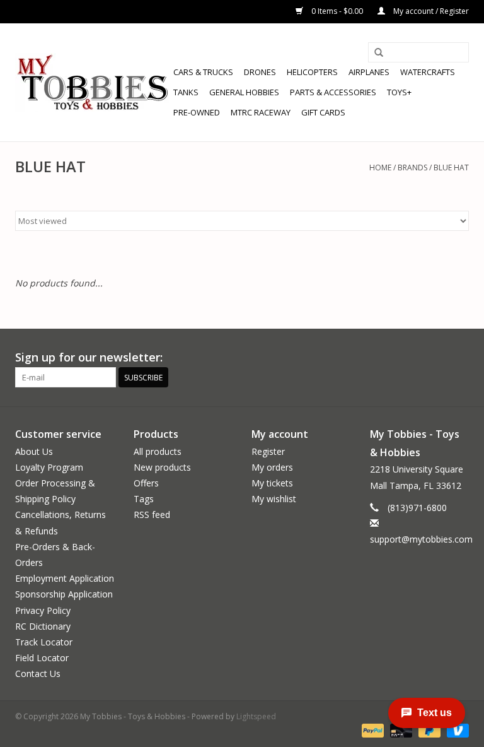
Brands (412, 167)
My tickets (272, 483)
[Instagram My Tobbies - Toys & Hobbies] (459, 358)
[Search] (378, 53)
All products (158, 451)
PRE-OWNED (196, 112)
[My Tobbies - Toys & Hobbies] (92, 82)
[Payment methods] (371, 729)
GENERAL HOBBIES (244, 92)
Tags (144, 499)
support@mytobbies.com (421, 539)
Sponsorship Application (64, 594)
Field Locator (42, 658)
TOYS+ (399, 92)
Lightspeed (256, 716)
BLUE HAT (451, 167)
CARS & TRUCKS (203, 72)
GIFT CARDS (323, 112)
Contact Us (37, 673)
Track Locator (43, 642)
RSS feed (152, 515)
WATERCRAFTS (427, 72)
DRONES (260, 72)
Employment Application (64, 578)
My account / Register (430, 11)
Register (268, 451)
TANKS (186, 92)
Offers (146, 483)
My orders (272, 467)
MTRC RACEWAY (261, 112)
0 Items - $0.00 (337, 11)
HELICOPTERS (312, 72)
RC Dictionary (43, 626)
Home (380, 167)
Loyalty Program (49, 467)
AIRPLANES (369, 72)
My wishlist (273, 499)
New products (162, 467)
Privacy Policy (43, 610)
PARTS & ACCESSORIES (333, 92)
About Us (34, 451)
